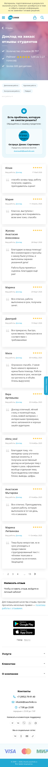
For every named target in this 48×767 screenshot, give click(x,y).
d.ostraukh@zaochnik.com (24, 151)
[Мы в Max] (35, 723)
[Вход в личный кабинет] (35, 17)
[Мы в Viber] (24, 723)
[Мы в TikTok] (32, 736)
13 (30, 574)
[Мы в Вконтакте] (18, 723)
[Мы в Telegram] (12, 723)
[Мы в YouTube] (27, 736)
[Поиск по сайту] (42, 17)
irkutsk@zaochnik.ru (26, 702)
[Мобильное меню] (3, 17)
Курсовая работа (29, 85)
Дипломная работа (11, 85)
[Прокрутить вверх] (3, 764)
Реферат (28, 91)
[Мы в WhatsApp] (29, 723)
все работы (6, 96)
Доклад (19, 172)
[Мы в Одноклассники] (21, 736)
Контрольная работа (11, 91)
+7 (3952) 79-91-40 (26, 696)
